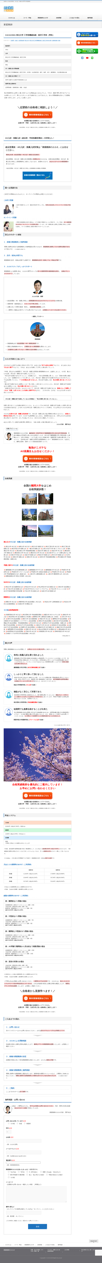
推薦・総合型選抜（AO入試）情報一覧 (37, 1250)
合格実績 (39, 1244)
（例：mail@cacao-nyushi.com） (16, 1152)
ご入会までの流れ (50, 1244)
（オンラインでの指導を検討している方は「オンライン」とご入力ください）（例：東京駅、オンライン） (30, 1211)
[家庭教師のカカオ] (9, 9)
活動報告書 (54, 40)
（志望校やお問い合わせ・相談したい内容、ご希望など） (24, 1183)
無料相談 (60, 1244)
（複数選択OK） (34, 1173)
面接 (59, 40)
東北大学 (27, 40)
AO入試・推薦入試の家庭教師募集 (54, 1250)
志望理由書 (21, 40)
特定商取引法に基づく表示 (88, 1250)
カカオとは (8, 1244)
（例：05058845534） (13, 1163)
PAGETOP (94, 1241)
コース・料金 (18, 1244)
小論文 (16, 40)
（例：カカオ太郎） (12, 1140)
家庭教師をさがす (29, 1244)
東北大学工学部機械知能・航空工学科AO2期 (40, 40)
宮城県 (12, 40)
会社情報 (66, 1249)
